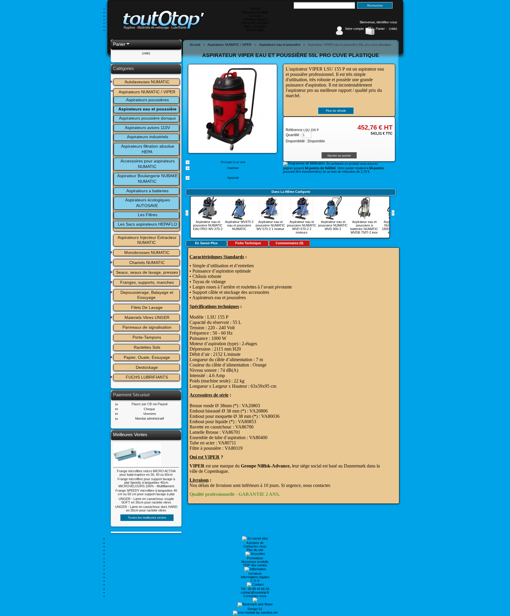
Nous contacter (255, 26)
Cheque (149, 409)
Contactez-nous (255, 546)
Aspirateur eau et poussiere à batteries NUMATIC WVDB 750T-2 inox (364, 227)
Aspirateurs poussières (147, 99)
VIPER (197, 465)
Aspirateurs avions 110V (147, 127)
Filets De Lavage (147, 307)
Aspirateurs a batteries (147, 190)
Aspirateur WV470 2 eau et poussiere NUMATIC (239, 225)
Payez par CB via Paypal (149, 404)
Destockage (255, 30)
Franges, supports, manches (147, 282)
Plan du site (255, 550)
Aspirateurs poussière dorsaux (147, 118)
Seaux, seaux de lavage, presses (147, 272)
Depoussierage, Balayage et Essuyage (147, 295)
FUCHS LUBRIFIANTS (147, 377)
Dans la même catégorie (291, 191)
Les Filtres (147, 214)
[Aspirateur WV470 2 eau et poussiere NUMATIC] (239, 218)
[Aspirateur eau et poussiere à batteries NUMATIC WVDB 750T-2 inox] (364, 218)
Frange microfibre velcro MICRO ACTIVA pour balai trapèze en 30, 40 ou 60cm (146, 472)
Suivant (393, 213)
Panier (119, 44)
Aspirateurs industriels (147, 136)
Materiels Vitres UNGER (147, 317)
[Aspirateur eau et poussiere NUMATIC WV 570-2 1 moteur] (270, 218)
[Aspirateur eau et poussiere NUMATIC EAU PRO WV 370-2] (208, 218)
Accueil (255, 8)
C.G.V (255, 580)
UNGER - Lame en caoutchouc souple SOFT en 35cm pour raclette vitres (146, 500)
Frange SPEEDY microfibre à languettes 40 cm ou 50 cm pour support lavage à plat (146, 492)
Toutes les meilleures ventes (147, 517)
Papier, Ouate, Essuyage (147, 357)
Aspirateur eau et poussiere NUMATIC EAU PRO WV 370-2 (208, 225)
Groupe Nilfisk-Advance (265, 465)
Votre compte (354, 28)
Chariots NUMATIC (147, 262)
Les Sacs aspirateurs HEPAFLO (147, 224)
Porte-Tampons (147, 337)
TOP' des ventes (255, 565)
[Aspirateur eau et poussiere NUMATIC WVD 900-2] (333, 218)
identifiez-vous (387, 22)
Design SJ (255, 609)
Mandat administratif (149, 418)
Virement (149, 413)
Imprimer (233, 168)
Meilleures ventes (130, 434)
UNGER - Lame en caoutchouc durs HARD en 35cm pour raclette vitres (146, 508)
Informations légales (255, 577)
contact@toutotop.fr (255, 592)
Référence (294, 130)
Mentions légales (255, 19)
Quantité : (293, 135)
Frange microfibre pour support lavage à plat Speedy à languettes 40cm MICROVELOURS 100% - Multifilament (146, 482)
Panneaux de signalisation (146, 327)
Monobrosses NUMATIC (146, 252)
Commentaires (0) (289, 243)
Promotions (255, 558)
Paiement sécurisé (255, 23)
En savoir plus (206, 243)
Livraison (255, 15)
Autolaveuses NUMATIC (147, 81)
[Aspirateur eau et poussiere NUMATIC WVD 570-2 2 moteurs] (301, 218)
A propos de (255, 543)
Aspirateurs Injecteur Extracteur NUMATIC (147, 240)
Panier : (381, 28)
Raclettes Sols (147, 347)
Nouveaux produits (255, 12)
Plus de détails (336, 110)
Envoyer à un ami (233, 162)
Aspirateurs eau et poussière (147, 109)
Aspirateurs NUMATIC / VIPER (147, 91)
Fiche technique (248, 243)
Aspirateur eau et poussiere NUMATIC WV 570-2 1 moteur (270, 225)
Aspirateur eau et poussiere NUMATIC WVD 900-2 (333, 225)
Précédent (187, 213)
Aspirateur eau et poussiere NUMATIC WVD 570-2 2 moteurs (301, 227)
